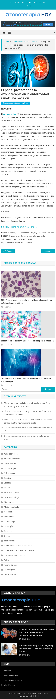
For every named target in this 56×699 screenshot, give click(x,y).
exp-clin (7, 487)
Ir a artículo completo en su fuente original (19, 227)
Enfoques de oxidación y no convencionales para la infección (10, 251)
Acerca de (31, 2)
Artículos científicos (12, 458)
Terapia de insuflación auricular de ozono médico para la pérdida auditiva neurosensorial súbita (28, 421)
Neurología (8, 512)
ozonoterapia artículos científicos (15, 103)
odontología (9, 516)
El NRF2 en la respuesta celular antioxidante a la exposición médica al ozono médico (26, 301)
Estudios (7, 483)
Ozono (7, 536)
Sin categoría (9, 569)
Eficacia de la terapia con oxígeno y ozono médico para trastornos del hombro (27, 413)
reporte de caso (10, 565)
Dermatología (10, 468)
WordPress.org (10, 685)
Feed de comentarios (13, 680)
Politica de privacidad (26, 696)
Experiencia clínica (11, 492)
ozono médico (9, 114)
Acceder (7, 670)
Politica (7, 560)
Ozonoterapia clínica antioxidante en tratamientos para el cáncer (28, 429)
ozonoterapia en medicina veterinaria (19, 550)
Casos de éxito (10, 463)
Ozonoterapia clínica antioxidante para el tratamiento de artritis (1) (28, 438)
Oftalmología (9, 521)
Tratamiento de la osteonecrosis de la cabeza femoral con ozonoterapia (26, 379)
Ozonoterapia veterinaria (14, 555)
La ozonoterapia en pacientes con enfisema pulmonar (49, 251)
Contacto (41, 2)
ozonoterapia (9, 540)
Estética (7, 478)
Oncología (8, 526)
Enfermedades (10, 473)
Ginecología (9, 502)
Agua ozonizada (11, 454)
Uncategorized (10, 574)
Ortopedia (8, 531)
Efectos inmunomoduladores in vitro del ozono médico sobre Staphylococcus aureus (27, 405)
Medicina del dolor (12, 507)
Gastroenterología (11, 497)
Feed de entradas (11, 675)
